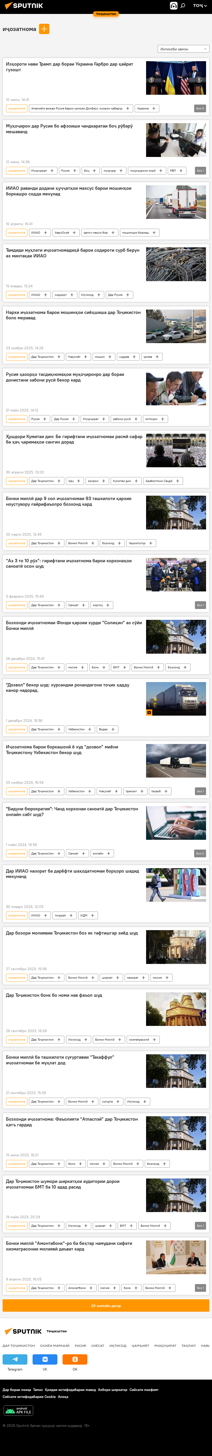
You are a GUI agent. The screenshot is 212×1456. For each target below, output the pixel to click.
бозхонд (108, 543)
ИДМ (83, 915)
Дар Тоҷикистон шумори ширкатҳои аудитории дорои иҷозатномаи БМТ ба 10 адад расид (62, 1184)
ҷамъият (140, 1345)
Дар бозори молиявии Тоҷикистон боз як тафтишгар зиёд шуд (72, 933)
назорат (132, 977)
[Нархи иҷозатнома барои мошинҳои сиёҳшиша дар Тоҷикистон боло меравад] (176, 326)
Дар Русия (115, 295)
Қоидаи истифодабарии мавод (70, 1389)
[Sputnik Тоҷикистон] (25, 10)
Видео (103, 729)
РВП (173, 170)
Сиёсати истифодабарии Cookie (29, 1396)
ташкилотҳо (137, 543)
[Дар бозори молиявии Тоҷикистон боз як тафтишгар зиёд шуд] (176, 947)
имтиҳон (151, 419)
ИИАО (35, 232)
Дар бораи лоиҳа (17, 1389)
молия (72, 667)
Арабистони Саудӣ (159, 481)
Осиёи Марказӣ (55, 1345)
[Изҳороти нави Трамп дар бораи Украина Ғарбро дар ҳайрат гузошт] (176, 78)
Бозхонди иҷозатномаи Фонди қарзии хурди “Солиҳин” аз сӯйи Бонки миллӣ (74, 625)
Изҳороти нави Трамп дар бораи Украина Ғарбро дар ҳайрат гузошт (69, 67)
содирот (61, 295)
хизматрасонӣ (139, 1039)
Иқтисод (87, 295)
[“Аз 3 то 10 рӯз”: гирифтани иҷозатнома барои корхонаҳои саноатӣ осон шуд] (176, 574)
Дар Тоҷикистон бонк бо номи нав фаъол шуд (54, 995)
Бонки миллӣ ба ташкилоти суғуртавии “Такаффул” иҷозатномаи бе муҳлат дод (60, 1060)
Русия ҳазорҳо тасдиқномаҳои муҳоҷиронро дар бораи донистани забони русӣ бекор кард (65, 377)
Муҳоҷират (39, 170)
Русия (65, 170)
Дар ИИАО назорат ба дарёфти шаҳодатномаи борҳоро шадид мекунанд (72, 874)
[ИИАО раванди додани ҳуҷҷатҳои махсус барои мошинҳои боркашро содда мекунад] (176, 202)
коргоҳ (98, 605)
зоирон (93, 481)
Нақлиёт (74, 357)
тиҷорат (60, 915)
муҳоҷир (110, 170)
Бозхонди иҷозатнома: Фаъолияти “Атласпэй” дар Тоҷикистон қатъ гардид (72, 1122)
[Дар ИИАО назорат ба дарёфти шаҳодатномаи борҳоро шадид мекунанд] (176, 885)
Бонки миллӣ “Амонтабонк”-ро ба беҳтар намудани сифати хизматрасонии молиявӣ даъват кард (69, 1246)
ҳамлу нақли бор (96, 232)
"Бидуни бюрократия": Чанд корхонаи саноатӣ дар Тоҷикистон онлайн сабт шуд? (72, 811)
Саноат (73, 605)
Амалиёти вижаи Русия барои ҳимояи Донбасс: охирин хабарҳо (77, 108)
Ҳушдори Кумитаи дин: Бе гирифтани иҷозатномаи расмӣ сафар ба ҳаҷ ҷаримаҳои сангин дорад (74, 439)
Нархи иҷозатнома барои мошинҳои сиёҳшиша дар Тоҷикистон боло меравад (73, 315)
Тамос (38, 1389)
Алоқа (63, 1396)
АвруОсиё (62, 232)
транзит (131, 791)
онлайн (98, 853)
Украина (143, 108)
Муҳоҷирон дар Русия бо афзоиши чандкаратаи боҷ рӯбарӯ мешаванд (69, 128)
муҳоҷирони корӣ (143, 170)
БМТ (116, 667)
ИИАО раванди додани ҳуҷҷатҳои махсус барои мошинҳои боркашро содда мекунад (68, 191)
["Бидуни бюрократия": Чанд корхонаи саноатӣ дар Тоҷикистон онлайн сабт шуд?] (176, 823)
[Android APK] (18, 1411)
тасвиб (156, 791)
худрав (124, 357)
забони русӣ (122, 419)
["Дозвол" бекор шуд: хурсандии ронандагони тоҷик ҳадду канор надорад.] (176, 699)
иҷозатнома (19, 29)
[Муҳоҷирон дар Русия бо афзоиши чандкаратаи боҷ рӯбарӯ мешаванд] (176, 140)
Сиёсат (97, 1345)
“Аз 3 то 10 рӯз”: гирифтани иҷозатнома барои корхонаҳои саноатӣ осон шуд (69, 563)
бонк (95, 667)
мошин (100, 357)
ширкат (107, 977)
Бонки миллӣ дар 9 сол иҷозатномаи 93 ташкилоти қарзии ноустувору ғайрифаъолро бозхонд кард (68, 501)
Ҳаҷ (70, 481)
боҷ (86, 170)
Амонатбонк (77, 1288)
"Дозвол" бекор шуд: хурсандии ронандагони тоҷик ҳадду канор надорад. (67, 687)
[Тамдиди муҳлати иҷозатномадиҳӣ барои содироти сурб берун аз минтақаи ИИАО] (176, 264)
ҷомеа (147, 357)
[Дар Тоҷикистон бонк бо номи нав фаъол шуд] (176, 1009)
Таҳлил (188, 1345)
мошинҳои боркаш (135, 232)
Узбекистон (76, 729)
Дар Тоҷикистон (42, 357)
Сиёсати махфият (144, 1389)
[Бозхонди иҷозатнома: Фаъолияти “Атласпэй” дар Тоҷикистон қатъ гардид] (176, 1133)
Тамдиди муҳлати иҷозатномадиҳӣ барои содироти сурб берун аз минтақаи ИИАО (72, 253)
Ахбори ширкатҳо (112, 1389)
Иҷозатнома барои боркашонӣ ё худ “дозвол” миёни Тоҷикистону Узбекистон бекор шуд (62, 749)
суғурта (107, 1101)
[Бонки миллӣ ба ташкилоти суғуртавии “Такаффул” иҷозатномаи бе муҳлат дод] (176, 1071)
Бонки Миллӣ (78, 543)
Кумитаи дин (122, 481)
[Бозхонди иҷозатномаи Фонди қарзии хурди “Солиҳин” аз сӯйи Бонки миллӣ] (176, 636)
